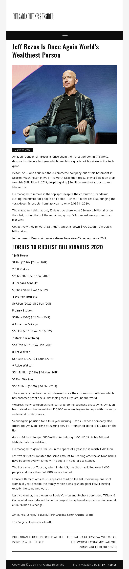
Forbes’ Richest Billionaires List (77, 198)
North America (57, 514)
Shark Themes (107, 564)
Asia (23, 514)
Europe (31, 514)
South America (76, 514)
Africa (15, 514)
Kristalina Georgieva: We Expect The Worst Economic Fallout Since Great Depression (92, 542)
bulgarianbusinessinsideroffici (35, 522)
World (89, 514)
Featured (42, 514)
